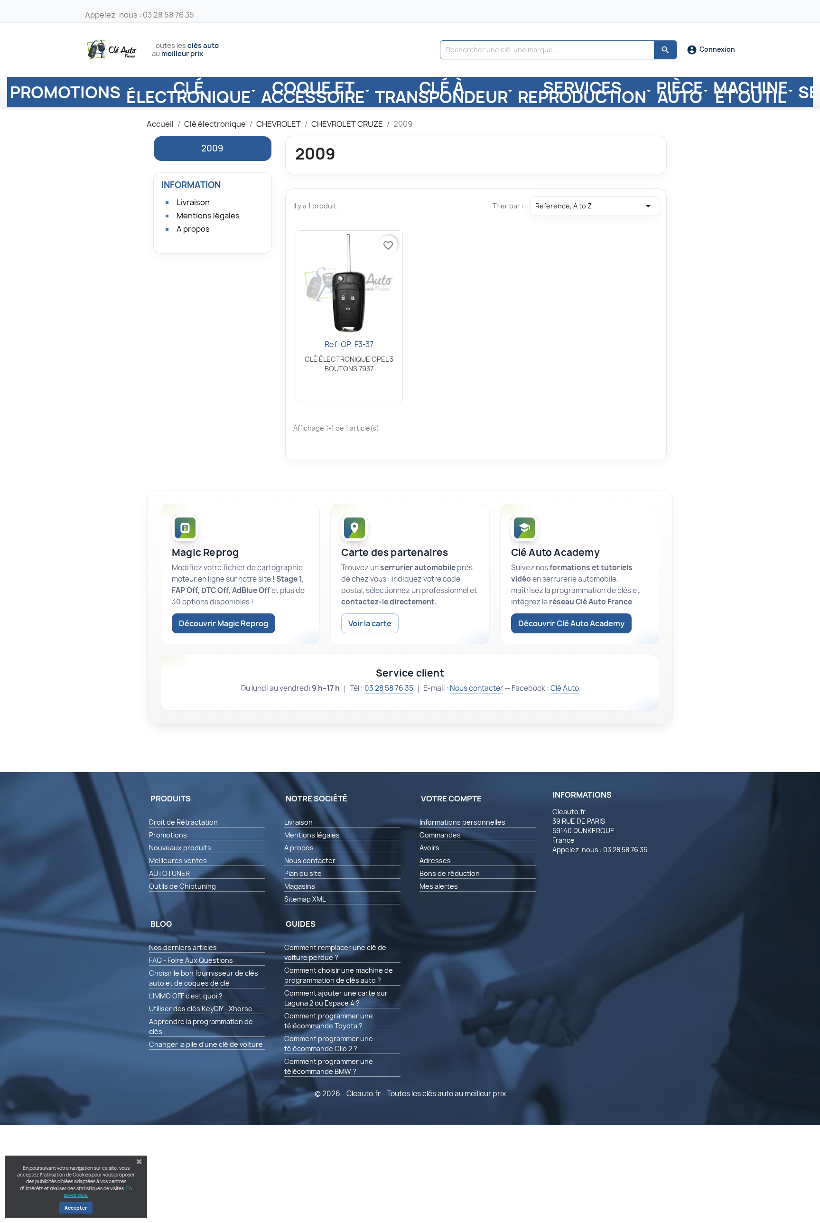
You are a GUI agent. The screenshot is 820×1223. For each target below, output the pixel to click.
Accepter (76, 1207)
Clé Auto (564, 688)
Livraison (193, 202)
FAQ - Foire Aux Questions (191, 960)
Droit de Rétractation (183, 822)
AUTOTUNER (169, 873)
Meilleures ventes (178, 860)
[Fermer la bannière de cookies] (139, 1162)
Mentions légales (208, 215)
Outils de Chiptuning (182, 886)
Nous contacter (476, 688)
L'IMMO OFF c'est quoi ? (186, 995)
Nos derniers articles (183, 947)
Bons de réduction (449, 873)
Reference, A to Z (594, 206)
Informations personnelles (462, 822)
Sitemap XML (305, 898)
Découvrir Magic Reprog (223, 623)
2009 (212, 148)
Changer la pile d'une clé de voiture (206, 1044)
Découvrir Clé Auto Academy (571, 623)
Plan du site (303, 873)
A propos (193, 229)
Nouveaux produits (180, 847)
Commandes (440, 834)
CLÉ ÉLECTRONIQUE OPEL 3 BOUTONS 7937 (349, 364)
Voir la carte (369, 623)
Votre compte (451, 798)
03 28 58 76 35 (388, 688)
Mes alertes (438, 886)
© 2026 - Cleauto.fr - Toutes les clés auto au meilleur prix (410, 1094)
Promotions (168, 834)
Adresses (435, 860)
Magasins (299, 886)
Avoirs (429, 847)
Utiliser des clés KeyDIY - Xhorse (200, 1008)
